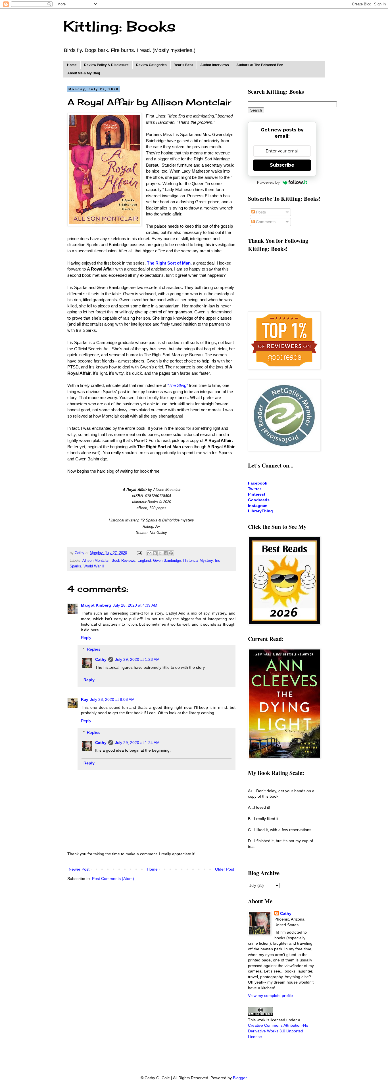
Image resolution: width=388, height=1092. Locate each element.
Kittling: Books (119, 26)
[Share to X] (160, 553)
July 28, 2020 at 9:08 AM (112, 699)
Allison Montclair (95, 561)
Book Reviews (123, 561)
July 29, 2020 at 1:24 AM (137, 742)
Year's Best (183, 65)
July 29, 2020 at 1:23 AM (137, 659)
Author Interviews (214, 65)
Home (72, 65)
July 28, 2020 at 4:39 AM (135, 605)
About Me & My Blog (83, 73)
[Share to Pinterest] (171, 553)
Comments (265, 221)
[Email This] (149, 553)
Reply (86, 637)
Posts (260, 212)
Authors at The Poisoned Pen (259, 65)
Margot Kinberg (96, 605)
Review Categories (151, 65)
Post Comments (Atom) (113, 878)
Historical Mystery (198, 561)
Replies (93, 649)
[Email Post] (139, 553)
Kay (84, 699)
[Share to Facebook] (165, 553)
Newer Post (79, 869)
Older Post (224, 869)
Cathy (101, 659)
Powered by (268, 182)
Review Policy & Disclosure (106, 65)
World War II (94, 566)
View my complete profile (270, 995)
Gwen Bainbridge (167, 561)
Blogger (240, 1078)
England (144, 561)
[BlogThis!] (155, 553)
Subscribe (282, 165)
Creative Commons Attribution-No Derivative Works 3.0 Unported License (278, 1031)
